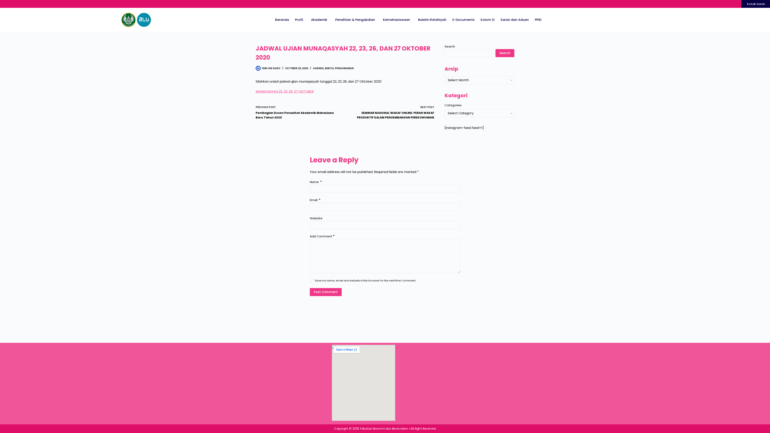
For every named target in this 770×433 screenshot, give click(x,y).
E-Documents (463, 19)
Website (316, 218)
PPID (538, 19)
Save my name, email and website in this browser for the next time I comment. (365, 280)
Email (315, 200)
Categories (453, 105)
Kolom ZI (487, 19)
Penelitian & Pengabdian (355, 19)
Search (450, 46)
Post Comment (326, 292)
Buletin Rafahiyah (432, 19)
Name (316, 182)
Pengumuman (344, 68)
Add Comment (322, 236)
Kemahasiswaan (396, 19)
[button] (300, 19)
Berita (329, 68)
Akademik (319, 19)
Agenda (318, 68)
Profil (299, 19)
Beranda (282, 19)
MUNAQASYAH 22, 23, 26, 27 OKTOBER (285, 91)
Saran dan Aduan (514, 19)
